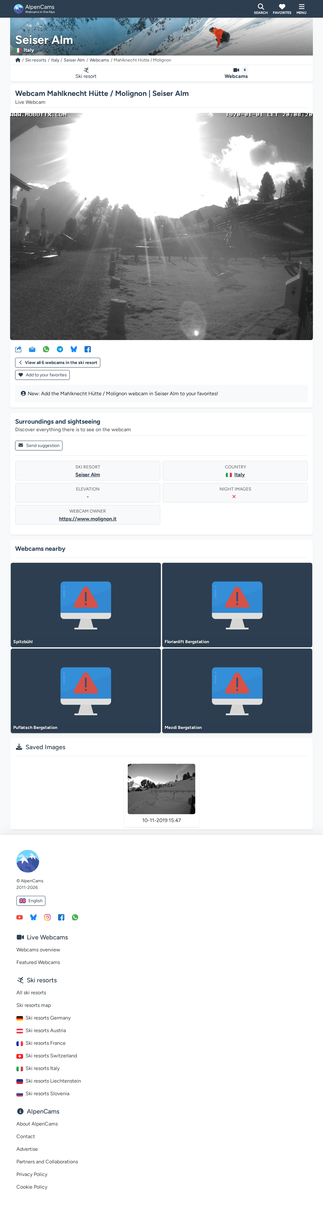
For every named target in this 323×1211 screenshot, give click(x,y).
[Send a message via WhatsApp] (75, 917)
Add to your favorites (46, 375)
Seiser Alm (74, 60)
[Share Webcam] (18, 349)
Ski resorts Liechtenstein (53, 1081)
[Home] (18, 60)
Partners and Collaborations (47, 1162)
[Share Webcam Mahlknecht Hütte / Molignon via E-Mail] (32, 349)
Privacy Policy (31, 1174)
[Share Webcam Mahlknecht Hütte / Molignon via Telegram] (60, 349)
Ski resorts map (33, 1005)
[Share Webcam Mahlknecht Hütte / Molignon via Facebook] (88, 349)
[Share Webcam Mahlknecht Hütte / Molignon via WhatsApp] (46, 349)
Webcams (99, 60)
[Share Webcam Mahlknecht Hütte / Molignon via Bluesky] (74, 349)
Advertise (27, 1149)
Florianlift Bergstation (187, 641)
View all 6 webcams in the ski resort (61, 362)
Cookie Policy (31, 1187)
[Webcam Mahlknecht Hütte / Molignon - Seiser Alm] (161, 226)
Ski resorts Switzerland (51, 1056)
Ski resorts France (46, 1043)
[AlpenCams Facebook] (61, 917)
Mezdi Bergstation (183, 727)
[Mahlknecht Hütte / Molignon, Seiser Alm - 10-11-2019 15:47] (161, 789)
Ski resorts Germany (48, 1018)
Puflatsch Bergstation (35, 727)
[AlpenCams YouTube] (19, 917)
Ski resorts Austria (46, 1030)
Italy (55, 60)
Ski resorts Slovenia (47, 1093)
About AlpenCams (37, 1124)
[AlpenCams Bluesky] (33, 917)
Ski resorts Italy (43, 1068)
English (35, 900)
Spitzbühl (22, 641)
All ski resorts (31, 993)
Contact (25, 1136)
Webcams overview (38, 950)
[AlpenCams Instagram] (47, 917)
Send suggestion (43, 445)
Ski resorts (35, 60)
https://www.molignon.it (87, 519)
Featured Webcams (38, 962)
